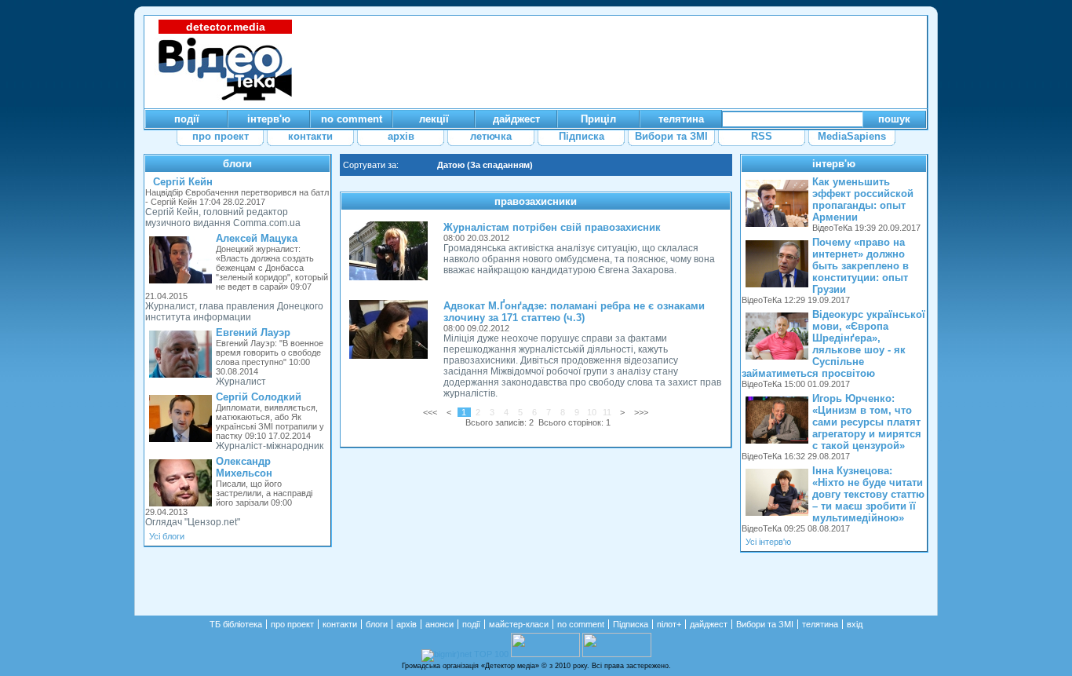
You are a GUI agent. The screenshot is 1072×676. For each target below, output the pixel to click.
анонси (439, 624)
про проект (292, 624)
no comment (580, 624)
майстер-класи (519, 624)
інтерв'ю (833, 164)
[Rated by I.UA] (545, 654)
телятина (820, 624)
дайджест (708, 624)
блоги (237, 164)
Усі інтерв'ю (768, 541)
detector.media (225, 26)
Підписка (630, 624)
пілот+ (669, 624)
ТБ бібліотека (236, 624)
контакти (340, 624)
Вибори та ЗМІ (764, 624)
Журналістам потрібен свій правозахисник (552, 227)
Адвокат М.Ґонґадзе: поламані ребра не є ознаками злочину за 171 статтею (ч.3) (574, 311)
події (471, 624)
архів (406, 624)
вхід (854, 624)
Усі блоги (166, 536)
